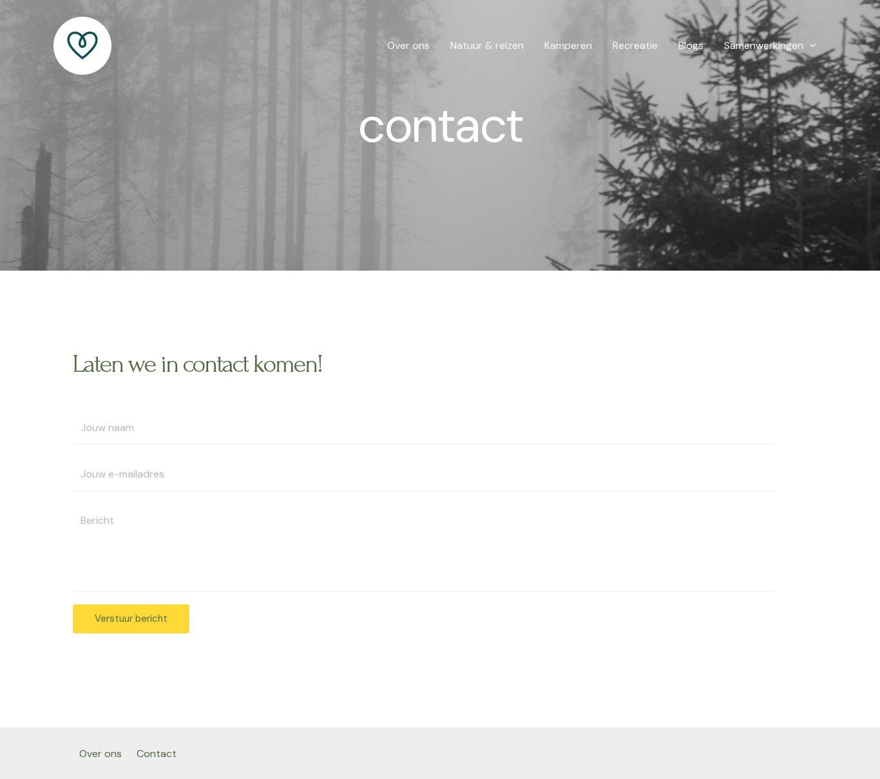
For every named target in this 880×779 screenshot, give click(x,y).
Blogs (690, 45)
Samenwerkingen (763, 45)
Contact (157, 753)
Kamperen (568, 45)
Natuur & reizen (487, 45)
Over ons (408, 45)
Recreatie (635, 45)
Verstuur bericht (131, 618)
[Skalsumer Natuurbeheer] (82, 45)
